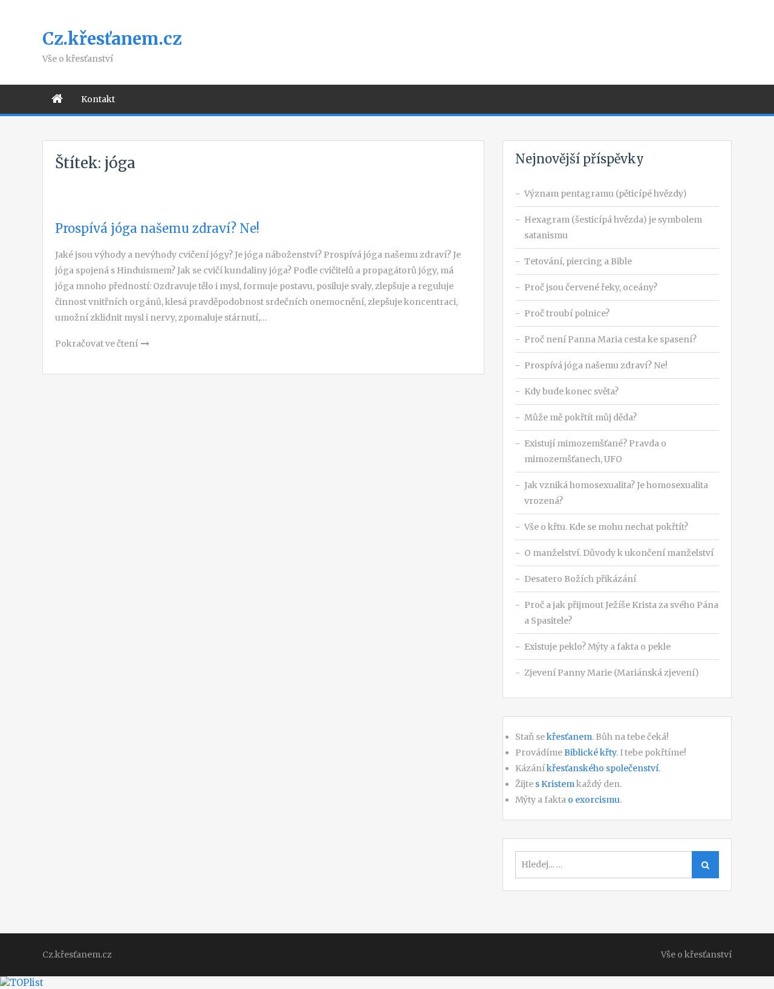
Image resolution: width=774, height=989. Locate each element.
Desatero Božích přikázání (580, 578)
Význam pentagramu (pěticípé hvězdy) (605, 193)
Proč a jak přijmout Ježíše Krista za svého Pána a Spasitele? (621, 612)
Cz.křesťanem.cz (111, 39)
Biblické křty (590, 752)
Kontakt (98, 99)
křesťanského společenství (603, 768)
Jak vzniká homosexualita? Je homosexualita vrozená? (616, 493)
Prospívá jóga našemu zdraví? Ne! (157, 228)
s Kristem (554, 783)
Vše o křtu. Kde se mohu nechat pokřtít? (606, 526)
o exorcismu (594, 799)
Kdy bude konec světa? (571, 391)
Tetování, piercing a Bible (578, 261)
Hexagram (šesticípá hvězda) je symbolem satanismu (613, 227)
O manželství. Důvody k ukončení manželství (619, 552)
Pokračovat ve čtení (96, 343)
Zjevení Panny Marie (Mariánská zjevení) (611, 672)
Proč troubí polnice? (567, 313)
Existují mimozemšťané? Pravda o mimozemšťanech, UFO (595, 451)
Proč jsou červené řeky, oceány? (590, 287)
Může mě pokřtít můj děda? (580, 417)
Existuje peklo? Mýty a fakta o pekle (597, 646)
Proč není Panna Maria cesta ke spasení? (610, 339)
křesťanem (569, 736)
